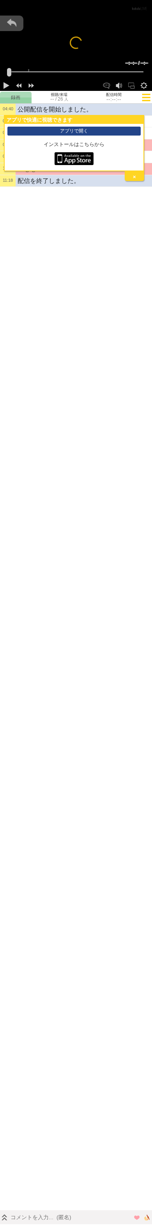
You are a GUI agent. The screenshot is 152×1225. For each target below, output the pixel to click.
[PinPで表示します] (131, 85)
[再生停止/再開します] (6, 85)
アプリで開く (74, 131)
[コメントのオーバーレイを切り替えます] (106, 85)
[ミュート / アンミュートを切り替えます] (119, 85)
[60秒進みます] (31, 85)
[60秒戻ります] (19, 85)
